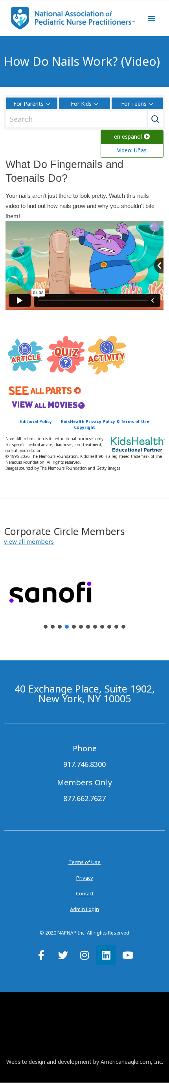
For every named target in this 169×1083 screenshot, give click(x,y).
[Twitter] (63, 955)
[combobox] (82, 119)
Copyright (84, 427)
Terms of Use (84, 862)
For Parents (28, 103)
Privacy (84, 877)
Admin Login (84, 909)
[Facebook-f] (41, 955)
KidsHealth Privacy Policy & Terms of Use (105, 421)
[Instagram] (84, 955)
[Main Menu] (151, 18)
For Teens (134, 103)
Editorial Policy (36, 421)
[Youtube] (128, 955)
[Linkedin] (106, 955)
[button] (29, 541)
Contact (85, 893)
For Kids (81, 103)
